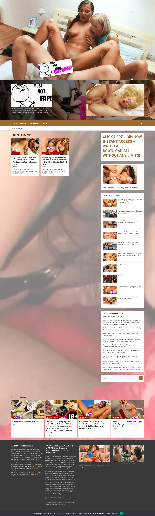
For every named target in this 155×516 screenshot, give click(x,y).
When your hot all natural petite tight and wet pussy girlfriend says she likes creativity (127, 424)
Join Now (23, 123)
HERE (135, 188)
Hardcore (16, 153)
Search (141, 378)
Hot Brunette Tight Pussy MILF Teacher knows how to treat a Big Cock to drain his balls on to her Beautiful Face (92, 425)
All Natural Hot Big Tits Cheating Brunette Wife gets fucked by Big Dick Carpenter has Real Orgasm (129, 288)
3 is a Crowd (121, 275)
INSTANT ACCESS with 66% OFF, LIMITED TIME (118, 188)
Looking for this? (122, 264)
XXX (17, 417)
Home (15, 123)
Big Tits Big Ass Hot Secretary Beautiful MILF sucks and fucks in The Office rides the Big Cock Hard (54, 161)
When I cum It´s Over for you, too (113, 316)
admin (15, 166)
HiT (14, 417)
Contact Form (62, 504)
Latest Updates (34, 123)
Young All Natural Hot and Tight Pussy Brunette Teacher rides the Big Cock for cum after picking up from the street (130, 211)
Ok (121, 513)
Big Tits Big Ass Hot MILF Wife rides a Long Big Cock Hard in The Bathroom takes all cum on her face (24, 161)
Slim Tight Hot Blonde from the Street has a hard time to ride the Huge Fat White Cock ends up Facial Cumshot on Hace (130, 201)
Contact (45, 123)
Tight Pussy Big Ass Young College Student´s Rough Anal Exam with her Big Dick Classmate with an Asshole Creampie (129, 233)
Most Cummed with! (56, 153)
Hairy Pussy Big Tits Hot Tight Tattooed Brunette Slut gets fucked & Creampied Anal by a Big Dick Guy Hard (130, 255)
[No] (153, 513)
